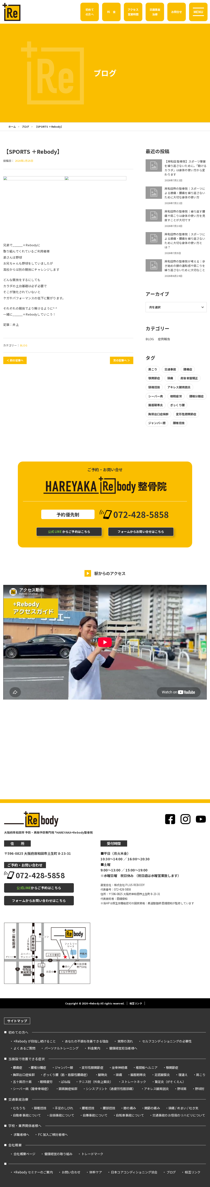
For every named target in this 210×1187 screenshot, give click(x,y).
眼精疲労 (176, 396)
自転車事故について (130, 1115)
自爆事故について (95, 1115)
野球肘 (199, 1088)
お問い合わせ (71, 1172)
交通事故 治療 (155, 11)
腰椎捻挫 (179, 423)
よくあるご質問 (24, 1048)
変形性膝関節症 (186, 414)
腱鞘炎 (102, 1074)
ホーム (12, 126)
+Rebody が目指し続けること (35, 1041)
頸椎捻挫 (154, 387)
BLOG (23, 345)
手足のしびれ (64, 1108)
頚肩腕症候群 (68, 1088)
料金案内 (94, 1048)
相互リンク (136, 1003)
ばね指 (65, 1081)
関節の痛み (152, 1108)
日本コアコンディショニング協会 (134, 1172)
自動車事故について (27, 1115)
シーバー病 (155, 396)
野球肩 (181, 1088)
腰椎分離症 (196, 396)
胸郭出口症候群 (158, 414)
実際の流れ (125, 1041)
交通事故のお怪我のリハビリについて (178, 1115)
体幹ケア (95, 1172)
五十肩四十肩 (22, 1081)
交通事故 (170, 369)
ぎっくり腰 (177, 405)
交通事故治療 (18, 1099)
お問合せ (176, 12)
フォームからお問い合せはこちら (141, 531)
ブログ (25, 126)
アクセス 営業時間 (133, 11)
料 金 (111, 12)
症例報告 (164, 339)
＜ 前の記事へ (15, 360)
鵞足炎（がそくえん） (170, 1081)
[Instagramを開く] (185, 819)
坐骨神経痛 (119, 1067)
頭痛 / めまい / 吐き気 (183, 1108)
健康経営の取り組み (58, 1153)
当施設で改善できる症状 (26, 1058)
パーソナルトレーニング (62, 1048)
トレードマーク (92, 1153)
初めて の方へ (90, 11)
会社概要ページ (24, 1153)
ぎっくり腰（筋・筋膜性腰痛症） (66, 1074)
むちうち (19, 1108)
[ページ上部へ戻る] (199, 1016)
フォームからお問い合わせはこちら (39, 900)
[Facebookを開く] (170, 819)
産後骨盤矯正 (189, 378)
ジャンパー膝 (156, 423)
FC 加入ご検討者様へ (53, 1134)
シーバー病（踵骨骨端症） (31, 1088)
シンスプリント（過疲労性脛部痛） (110, 1088)
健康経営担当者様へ (123, 1048)
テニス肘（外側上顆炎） (96, 1081)
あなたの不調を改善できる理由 (86, 1041)
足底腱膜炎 (162, 1074)
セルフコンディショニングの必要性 (167, 1041)
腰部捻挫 (109, 1108)
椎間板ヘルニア (147, 1067)
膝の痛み (129, 1108)
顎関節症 (154, 378)
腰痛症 (187, 369)
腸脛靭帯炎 (155, 405)
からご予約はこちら (69, 531)
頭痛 (170, 378)
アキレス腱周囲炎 (179, 387)
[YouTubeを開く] (201, 819)
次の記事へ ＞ (121, 360)
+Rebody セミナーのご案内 (33, 1172)
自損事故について (61, 1115)
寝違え (183, 1074)
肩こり (152, 369)
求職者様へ (21, 1134)
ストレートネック (133, 1081)
